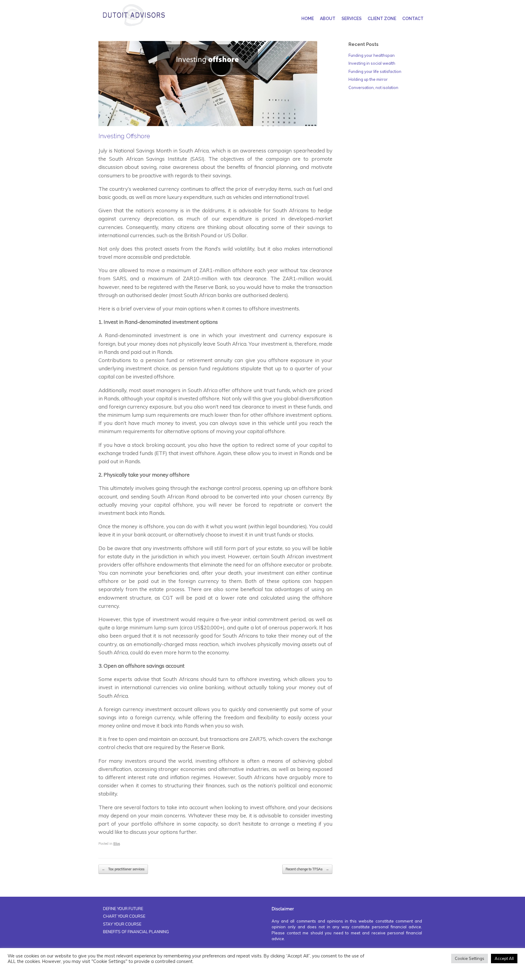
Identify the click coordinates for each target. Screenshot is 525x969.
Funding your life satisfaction (374, 71)
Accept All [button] (504, 958)
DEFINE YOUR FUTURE (123, 908)
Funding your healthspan (371, 55)
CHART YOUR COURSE (124, 916)
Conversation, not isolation (373, 87)
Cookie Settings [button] (469, 958)
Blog (116, 843)
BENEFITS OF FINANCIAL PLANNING (136, 931)
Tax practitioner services (123, 869)
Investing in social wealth (371, 63)
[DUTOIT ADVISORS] (133, 15)
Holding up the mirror (368, 79)
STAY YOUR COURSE (122, 924)
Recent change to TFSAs (307, 869)
